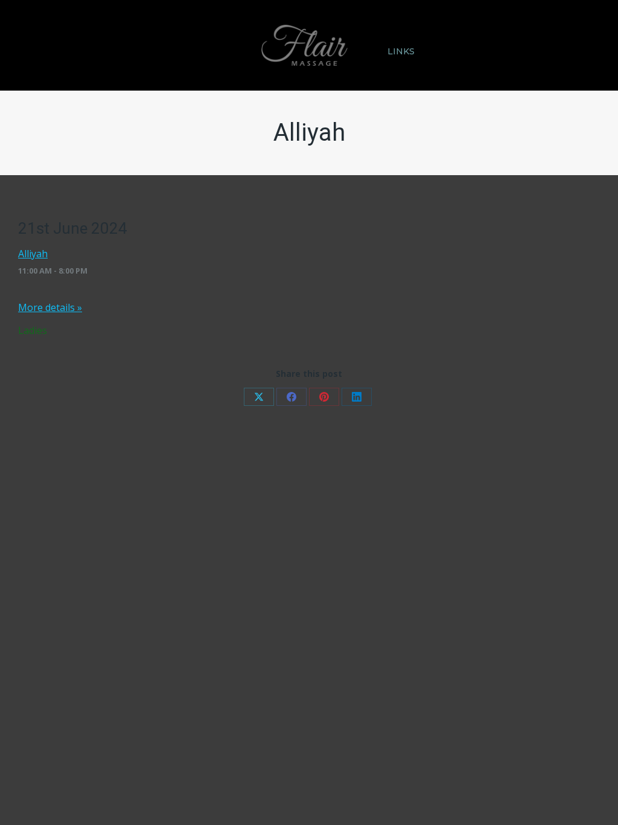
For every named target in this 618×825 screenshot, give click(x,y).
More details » (50, 307)
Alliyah (33, 253)
